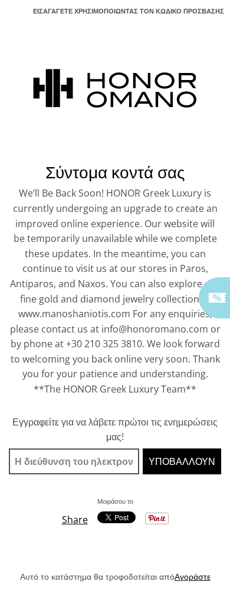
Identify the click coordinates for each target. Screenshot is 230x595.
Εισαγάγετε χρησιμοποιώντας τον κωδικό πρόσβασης (128, 10)
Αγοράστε (193, 576)
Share (75, 519)
